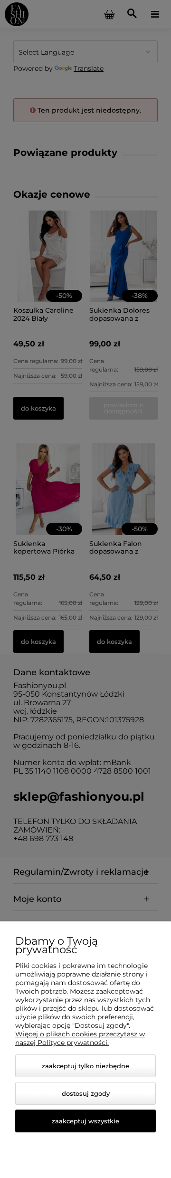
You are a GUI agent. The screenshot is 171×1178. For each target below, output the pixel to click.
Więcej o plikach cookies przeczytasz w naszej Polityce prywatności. (80, 1038)
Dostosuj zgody (86, 1093)
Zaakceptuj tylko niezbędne (85, 1066)
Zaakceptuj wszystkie (85, 1121)
